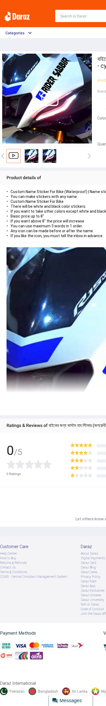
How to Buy (8, 558)
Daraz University (92, 600)
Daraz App (88, 586)
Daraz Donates (91, 595)
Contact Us (7, 567)
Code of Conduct (92, 609)
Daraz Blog (88, 567)
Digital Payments (93, 558)
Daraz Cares (89, 572)
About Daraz (89, 553)
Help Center (8, 553)
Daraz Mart (88, 581)
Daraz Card (88, 563)
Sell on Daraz (90, 604)
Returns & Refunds (13, 563)
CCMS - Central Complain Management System (33, 577)
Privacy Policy (90, 577)
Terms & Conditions (13, 572)
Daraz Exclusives (92, 590)
